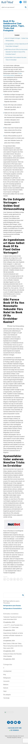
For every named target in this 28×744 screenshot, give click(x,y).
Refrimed (19, 737)
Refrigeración (7, 678)
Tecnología (6, 698)
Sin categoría (7, 694)
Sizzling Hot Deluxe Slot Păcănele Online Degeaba (12, 655)
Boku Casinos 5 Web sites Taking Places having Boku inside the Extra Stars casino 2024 (13, 646)
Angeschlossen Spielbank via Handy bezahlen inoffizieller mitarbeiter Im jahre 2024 (13, 635)
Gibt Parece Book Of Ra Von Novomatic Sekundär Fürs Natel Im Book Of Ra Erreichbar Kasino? (17, 52)
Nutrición (5, 688)
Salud (4, 691)
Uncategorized (7, 671)
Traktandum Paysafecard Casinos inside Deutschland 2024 (12, 618)
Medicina (5, 684)
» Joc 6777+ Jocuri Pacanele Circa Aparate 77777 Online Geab (12, 626)
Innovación (6, 681)
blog (4, 674)
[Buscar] (25, 7)
